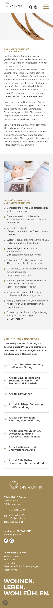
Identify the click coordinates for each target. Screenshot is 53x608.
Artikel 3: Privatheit (20, 393)
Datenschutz (10, 563)
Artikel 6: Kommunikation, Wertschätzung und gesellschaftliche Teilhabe (25, 434)
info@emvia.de (17, 518)
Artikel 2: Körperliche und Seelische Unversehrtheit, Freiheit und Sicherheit (24, 380)
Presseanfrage (11, 570)
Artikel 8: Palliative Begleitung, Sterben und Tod (26, 462)
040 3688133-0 (17, 509)
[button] (5, 602)
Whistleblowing (12, 556)
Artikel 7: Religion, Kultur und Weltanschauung (24, 448)
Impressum (9, 559)
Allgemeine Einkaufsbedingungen (21, 566)
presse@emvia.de (13, 521)
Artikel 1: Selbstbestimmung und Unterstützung (26, 366)
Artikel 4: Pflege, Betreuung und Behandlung (26, 406)
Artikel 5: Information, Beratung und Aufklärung (24, 419)
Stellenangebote (12, 534)
